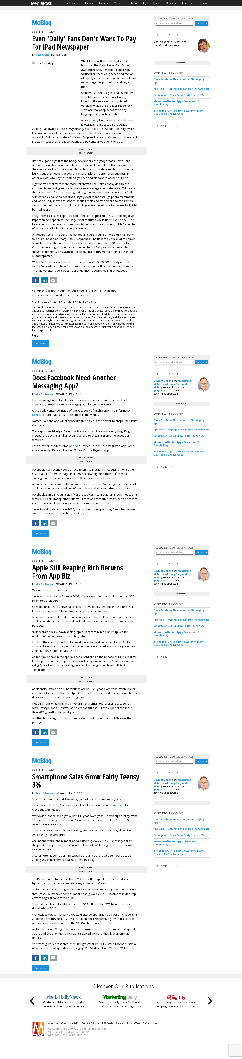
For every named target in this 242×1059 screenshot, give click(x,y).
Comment (41, 343)
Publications (72, 3)
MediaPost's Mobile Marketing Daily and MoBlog (173, 384)
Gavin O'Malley (44, 393)
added (73, 446)
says (35, 414)
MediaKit (74, 1023)
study (94, 120)
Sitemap (120, 1023)
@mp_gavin (160, 390)
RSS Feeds (107, 1023)
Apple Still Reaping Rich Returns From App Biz (181, 88)
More (134, 3)
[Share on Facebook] (35, 280)
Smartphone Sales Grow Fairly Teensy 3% (179, 95)
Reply (35, 335)
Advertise (187, 3)
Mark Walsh (42, 55)
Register (171, 3)
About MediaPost (57, 1023)
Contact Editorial (90, 1023)
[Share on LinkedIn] (44, 280)
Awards (103, 3)
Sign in (157, 3)
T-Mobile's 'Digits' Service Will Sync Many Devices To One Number (179, 112)
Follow (203, 3)
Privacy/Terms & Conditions (142, 1023)
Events (89, 3)
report (116, 805)
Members (119, 3)
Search (144, 3)
